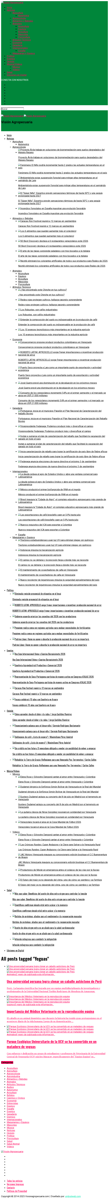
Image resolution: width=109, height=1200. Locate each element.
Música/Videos (14, 64)
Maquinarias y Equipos (23, 53)
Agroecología (19, 18)
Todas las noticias (15, 1181)
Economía (17, 42)
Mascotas (23, 34)
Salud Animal (13, 1144)
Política (10, 56)
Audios (10, 1087)
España (21, 50)
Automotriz (23, 15)
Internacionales (20, 48)
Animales (17, 23)
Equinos (22, 29)
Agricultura (17, 13)
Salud (9, 72)
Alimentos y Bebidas (22, 21)
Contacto (11, 1187)
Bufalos (10, 1095)
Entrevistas (12, 1103)
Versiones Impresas (15, 1184)
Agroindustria (13, 1076)
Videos (16, 69)
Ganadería (17, 45)
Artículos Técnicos (21, 40)
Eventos (11, 58)
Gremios (11, 1117)
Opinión (10, 61)
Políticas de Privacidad (17, 1191)
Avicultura (23, 31)
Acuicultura (23, 26)
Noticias (11, 10)
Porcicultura (24, 37)
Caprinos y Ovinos (16, 1098)
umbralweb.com (73, 1196)
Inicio (9, 7)
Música (16, 67)
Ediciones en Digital (17, 75)
